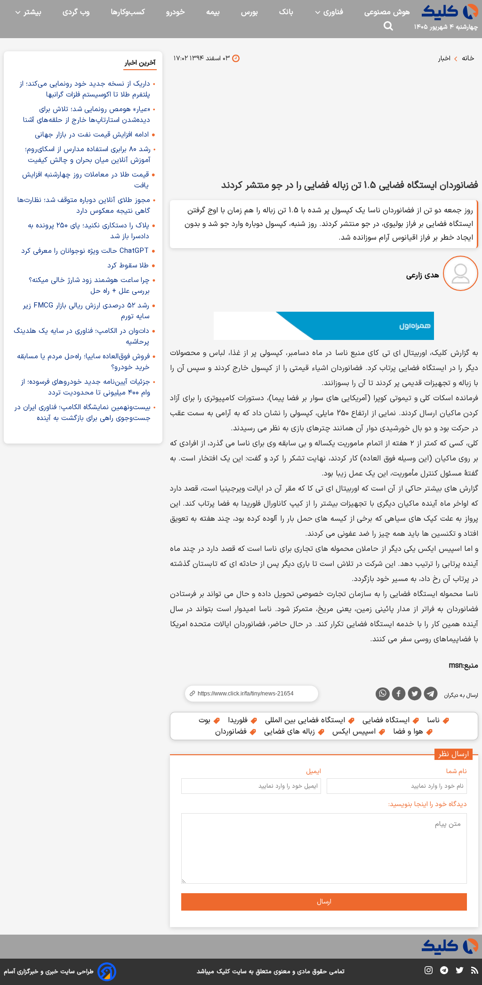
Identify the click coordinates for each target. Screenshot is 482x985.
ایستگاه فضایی (387, 720)
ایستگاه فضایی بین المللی (306, 720)
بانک (286, 12)
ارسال (324, 902)
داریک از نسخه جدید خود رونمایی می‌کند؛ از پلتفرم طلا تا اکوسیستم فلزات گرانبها (84, 89)
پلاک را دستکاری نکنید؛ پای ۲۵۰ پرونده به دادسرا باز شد (88, 231)
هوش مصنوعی (387, 12)
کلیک (223, 972)
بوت (206, 720)
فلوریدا (239, 720)
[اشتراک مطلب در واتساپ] (383, 694)
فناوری (332, 12)
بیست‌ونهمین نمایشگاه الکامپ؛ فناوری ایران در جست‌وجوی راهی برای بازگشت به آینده (82, 413)
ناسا (434, 720)
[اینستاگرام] (429, 972)
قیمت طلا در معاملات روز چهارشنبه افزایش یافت (85, 180)
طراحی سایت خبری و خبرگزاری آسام (49, 972)
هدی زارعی (422, 275)
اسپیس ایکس (355, 731)
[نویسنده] (460, 275)
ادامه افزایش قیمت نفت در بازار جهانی (92, 134)
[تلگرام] (431, 695)
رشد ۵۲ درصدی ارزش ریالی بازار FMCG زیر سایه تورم (86, 311)
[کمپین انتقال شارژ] (324, 326)
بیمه (213, 12)
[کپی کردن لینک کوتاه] (247, 693)
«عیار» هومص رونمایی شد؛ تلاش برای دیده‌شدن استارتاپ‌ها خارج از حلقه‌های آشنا (86, 115)
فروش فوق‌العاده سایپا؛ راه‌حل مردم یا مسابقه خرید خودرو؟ (83, 362)
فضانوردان (232, 731)
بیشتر (31, 12)
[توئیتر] (415, 695)
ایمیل (313, 771)
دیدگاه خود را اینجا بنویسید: (427, 804)
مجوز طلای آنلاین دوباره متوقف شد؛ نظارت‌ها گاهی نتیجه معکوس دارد (83, 206)
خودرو (175, 12)
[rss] (474, 971)
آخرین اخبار (140, 63)
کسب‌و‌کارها (128, 12)
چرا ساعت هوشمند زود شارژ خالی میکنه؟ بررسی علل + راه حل (89, 286)
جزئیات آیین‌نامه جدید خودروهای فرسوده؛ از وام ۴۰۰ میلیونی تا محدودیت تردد (85, 387)
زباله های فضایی (290, 731)
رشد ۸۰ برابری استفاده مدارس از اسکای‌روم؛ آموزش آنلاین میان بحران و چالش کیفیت (88, 155)
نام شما (456, 771)
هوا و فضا (409, 731)
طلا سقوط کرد (128, 265)
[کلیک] (450, 12)
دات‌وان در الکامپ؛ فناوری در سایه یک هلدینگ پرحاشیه (81, 336)
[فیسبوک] (399, 695)
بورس (249, 12)
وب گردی (76, 12)
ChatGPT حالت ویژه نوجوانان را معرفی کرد (85, 251)
